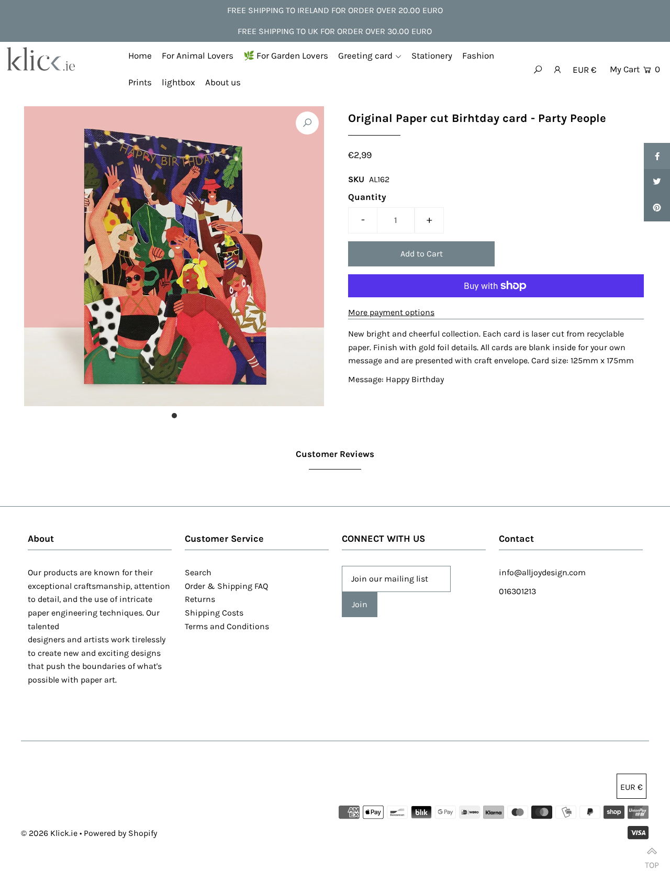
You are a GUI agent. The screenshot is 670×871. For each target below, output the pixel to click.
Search (198, 572)
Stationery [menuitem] (431, 55)
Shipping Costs (214, 613)
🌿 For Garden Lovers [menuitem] (285, 55)
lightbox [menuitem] (178, 82)
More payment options (391, 312)
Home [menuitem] (140, 55)
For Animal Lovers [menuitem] (197, 55)
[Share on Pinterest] (657, 208)
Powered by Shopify (120, 833)
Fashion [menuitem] (478, 55)
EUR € (584, 69)
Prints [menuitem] (140, 82)
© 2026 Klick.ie (49, 833)
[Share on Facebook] (657, 156)
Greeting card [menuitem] (365, 55)
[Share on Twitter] (657, 182)
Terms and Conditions (227, 626)
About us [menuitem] (223, 82)
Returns (200, 599)
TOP (652, 860)
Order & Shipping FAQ (226, 586)
